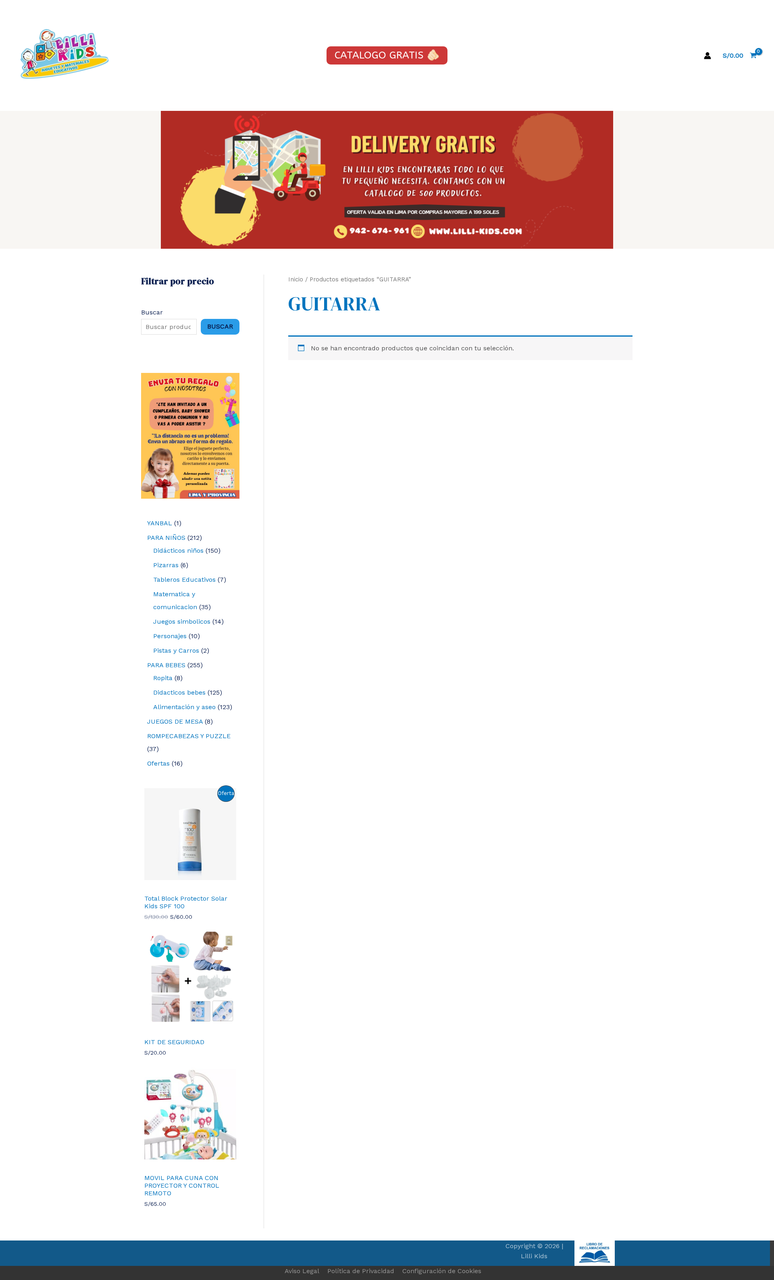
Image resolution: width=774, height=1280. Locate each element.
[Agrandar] (229, 383)
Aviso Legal (302, 1271)
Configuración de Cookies (441, 1271)
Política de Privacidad (360, 1271)
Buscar (152, 312)
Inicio (295, 279)
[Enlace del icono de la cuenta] (707, 55)
